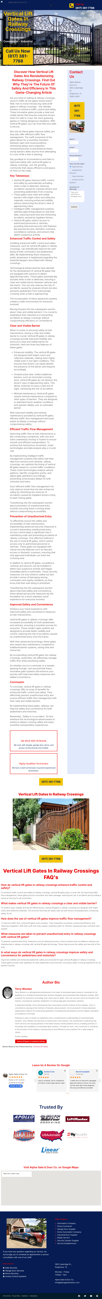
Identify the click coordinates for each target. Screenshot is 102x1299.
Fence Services (77, 176)
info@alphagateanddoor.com (67, 1282)
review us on (15, 1086)
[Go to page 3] (69, 1093)
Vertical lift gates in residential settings (31, 1041)
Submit (74, 207)
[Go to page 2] (67, 1093)
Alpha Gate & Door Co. (18, 1074)
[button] (51, 5)
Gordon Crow (49, 1072)
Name (72, 139)
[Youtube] (91, 1296)
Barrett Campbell (82, 1072)
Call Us (80, 4)
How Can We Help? (77, 164)
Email (72, 147)
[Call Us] (71, 5)
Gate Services (77, 167)
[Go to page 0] (64, 1093)
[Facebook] (79, 1296)
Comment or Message (74, 188)
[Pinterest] (97, 1296)
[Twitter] (85, 1296)
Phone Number (76, 156)
